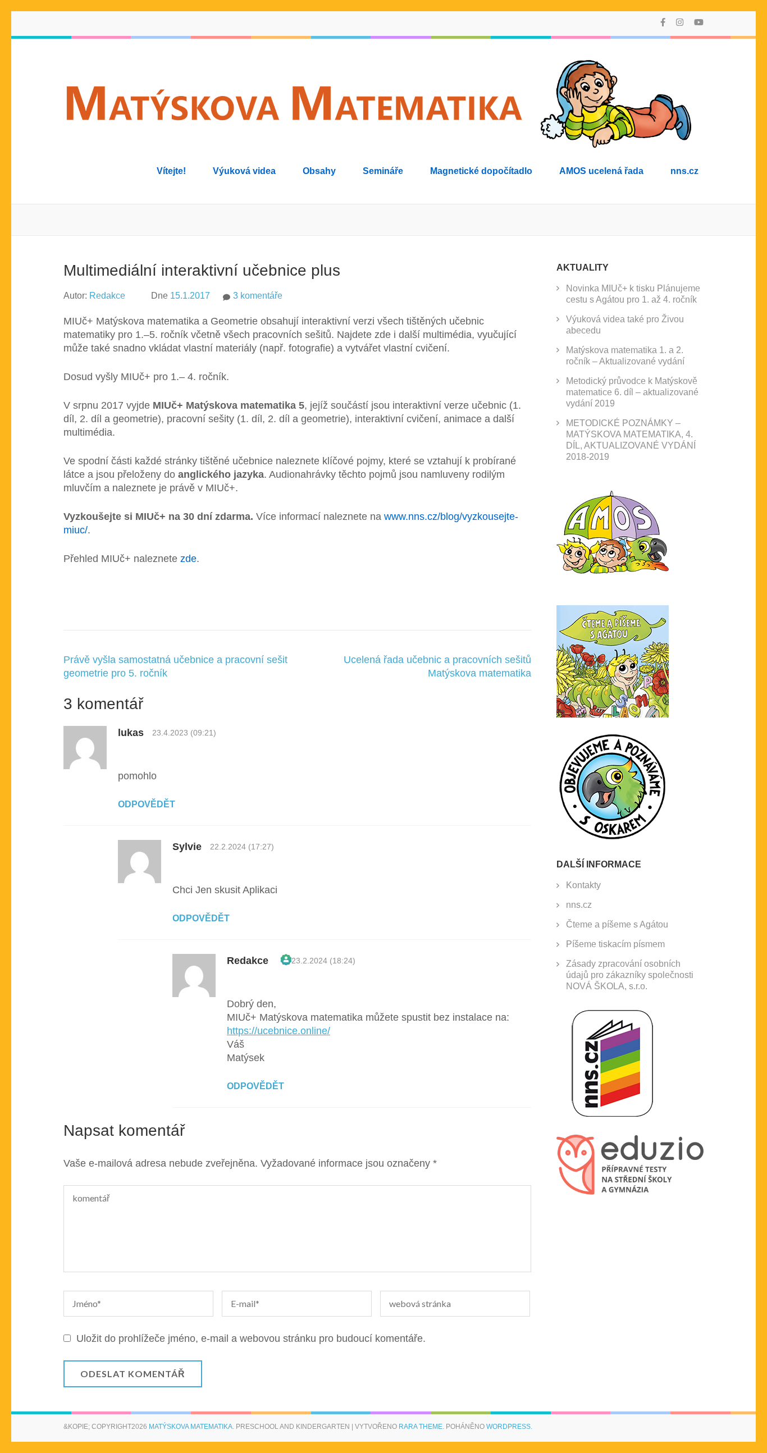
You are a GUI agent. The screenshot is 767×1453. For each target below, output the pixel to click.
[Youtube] (699, 22)
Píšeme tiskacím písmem (615, 944)
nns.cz (684, 171)
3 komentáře (257, 295)
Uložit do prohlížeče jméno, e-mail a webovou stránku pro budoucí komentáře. (251, 1338)
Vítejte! (171, 171)
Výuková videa (244, 171)
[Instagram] (679, 22)
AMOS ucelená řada (601, 171)
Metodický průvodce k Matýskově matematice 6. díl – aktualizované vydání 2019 (632, 392)
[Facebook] (662, 22)
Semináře (383, 171)
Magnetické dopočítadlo (481, 171)
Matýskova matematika (190, 1427)
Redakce (107, 295)
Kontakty (583, 885)
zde (188, 558)
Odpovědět (146, 804)
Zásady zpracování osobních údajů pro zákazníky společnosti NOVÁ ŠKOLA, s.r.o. (629, 975)
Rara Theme (420, 1427)
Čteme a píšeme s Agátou (617, 924)
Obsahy (319, 171)
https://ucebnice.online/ (278, 1030)
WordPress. (509, 1427)
